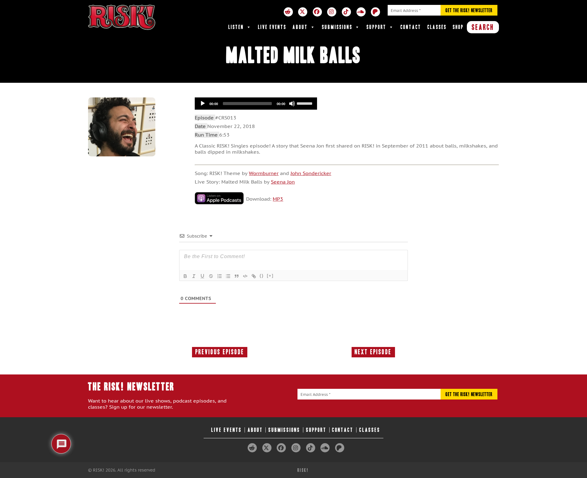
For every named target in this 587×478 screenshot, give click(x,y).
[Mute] (292, 103)
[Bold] (185, 276)
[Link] (253, 276)
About (300, 27)
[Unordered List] (228, 276)
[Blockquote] (236, 276)
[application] (256, 103)
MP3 (278, 199)
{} (262, 275)
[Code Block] (245, 276)
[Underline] (202, 276)
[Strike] (211, 276)
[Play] (203, 103)
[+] (270, 275)
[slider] (305, 102)
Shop (458, 27)
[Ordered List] (219, 276)
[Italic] (194, 276)
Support (376, 27)
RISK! (303, 470)
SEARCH (483, 27)
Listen (236, 27)
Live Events (272, 27)
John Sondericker (310, 173)
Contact (411, 27)
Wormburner (264, 173)
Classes (437, 27)
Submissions (337, 27)
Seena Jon (283, 182)
